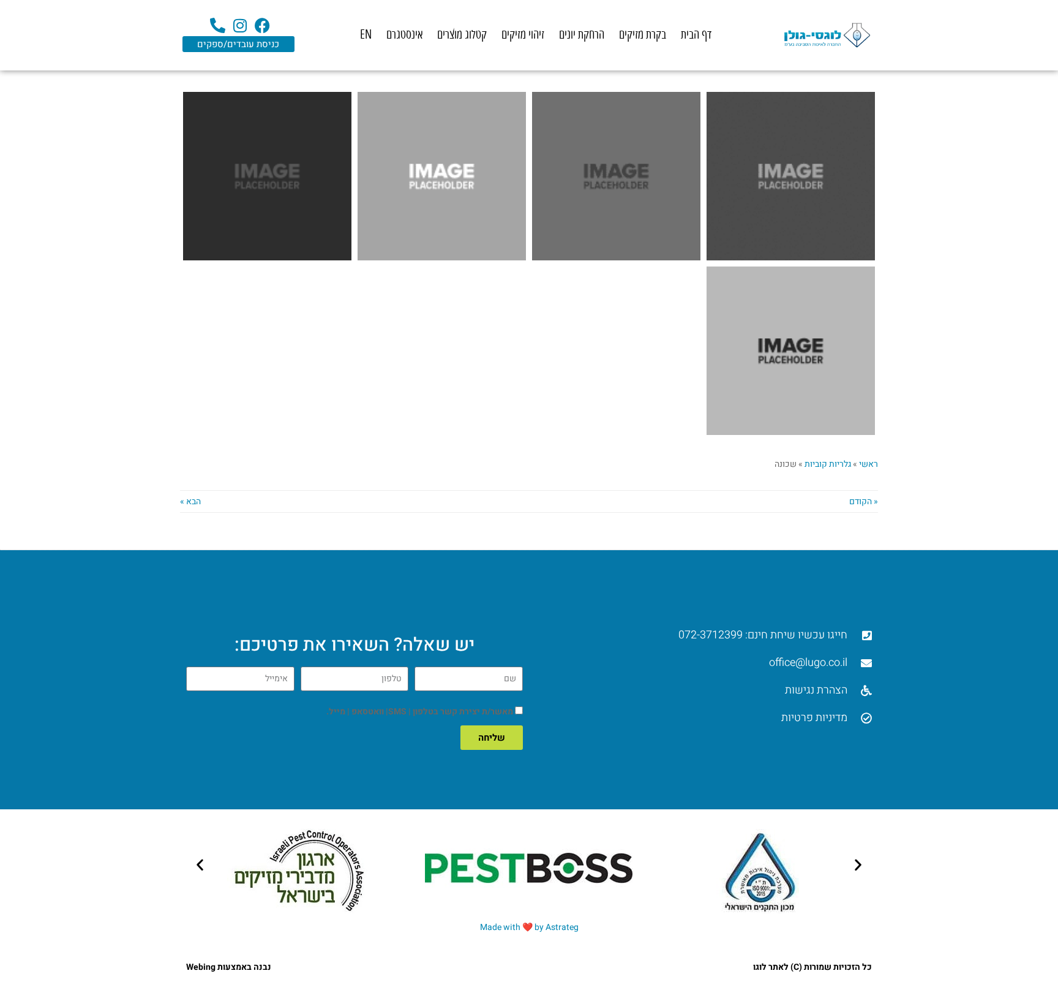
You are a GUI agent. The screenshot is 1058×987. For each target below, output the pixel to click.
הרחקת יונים (581, 34)
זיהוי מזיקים (522, 34)
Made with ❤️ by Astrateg (529, 927)
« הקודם (863, 501)
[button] (200, 864)
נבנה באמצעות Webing (228, 967)
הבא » (190, 501)
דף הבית (696, 34)
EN (366, 34)
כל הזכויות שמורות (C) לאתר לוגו (812, 967)
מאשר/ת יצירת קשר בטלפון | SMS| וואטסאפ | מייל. (419, 711)
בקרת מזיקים (642, 34)
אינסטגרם (404, 34)
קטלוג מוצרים (462, 34)
